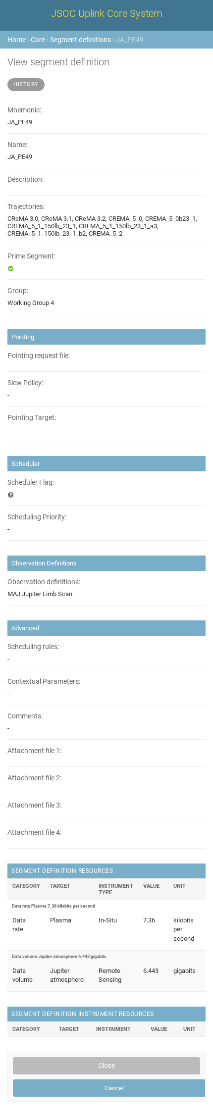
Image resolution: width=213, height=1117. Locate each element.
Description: (25, 179)
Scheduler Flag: (30, 482)
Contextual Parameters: (43, 681)
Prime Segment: (31, 256)
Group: (17, 291)
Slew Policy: (25, 383)
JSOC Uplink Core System (106, 13)
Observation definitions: (43, 582)
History (26, 84)
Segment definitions (80, 40)
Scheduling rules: (33, 647)
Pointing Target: (31, 417)
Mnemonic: (24, 110)
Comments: (25, 716)
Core (38, 40)
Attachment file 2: (34, 778)
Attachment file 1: (34, 751)
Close (106, 1065)
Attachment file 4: (34, 832)
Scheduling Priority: (36, 517)
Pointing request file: (38, 355)
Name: (17, 145)
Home (16, 40)
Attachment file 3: (34, 805)
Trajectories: (26, 206)
